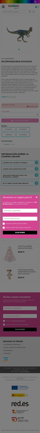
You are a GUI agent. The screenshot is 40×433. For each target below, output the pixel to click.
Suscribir (20, 233)
